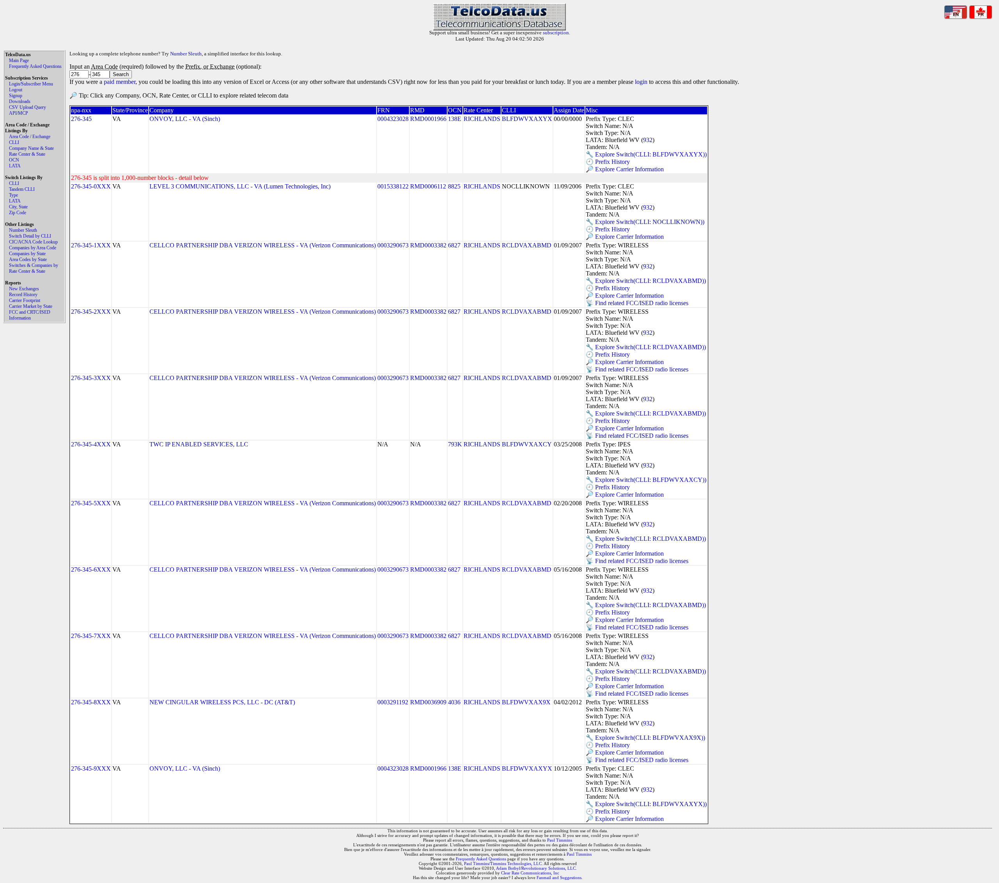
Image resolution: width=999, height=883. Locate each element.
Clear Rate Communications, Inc (530, 873)
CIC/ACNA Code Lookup (33, 242)
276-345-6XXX (91, 569)
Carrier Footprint (24, 300)
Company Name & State (31, 148)
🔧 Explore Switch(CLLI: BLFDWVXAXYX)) (646, 154)
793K (455, 444)
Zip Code (17, 212)
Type (13, 195)
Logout (15, 89)
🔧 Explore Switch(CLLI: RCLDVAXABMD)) (646, 280)
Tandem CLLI (22, 189)
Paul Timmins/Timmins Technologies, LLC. (503, 863)
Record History (23, 294)
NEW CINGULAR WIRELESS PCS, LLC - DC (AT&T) (222, 702)
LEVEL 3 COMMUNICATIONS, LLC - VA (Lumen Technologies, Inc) (240, 186)
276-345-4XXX (91, 444)
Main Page (19, 60)
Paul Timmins (559, 840)
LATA (15, 166)
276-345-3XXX (91, 378)
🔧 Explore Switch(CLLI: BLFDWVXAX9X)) (645, 737)
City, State (18, 207)
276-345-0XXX (91, 186)
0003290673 (393, 245)
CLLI (14, 142)
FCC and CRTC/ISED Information (29, 315)
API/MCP (18, 113)
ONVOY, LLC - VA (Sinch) (184, 118)
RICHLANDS (482, 118)
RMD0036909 (428, 702)
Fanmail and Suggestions (559, 877)
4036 (454, 702)
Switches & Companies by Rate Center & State (33, 268)
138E (454, 118)
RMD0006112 (428, 186)
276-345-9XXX (91, 768)
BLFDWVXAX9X (526, 702)
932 (647, 140)
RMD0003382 (428, 245)
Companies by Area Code (32, 248)
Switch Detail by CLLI (30, 236)
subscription (556, 33)
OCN (14, 160)
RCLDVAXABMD (526, 245)
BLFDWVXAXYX (527, 118)
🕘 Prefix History (608, 161)
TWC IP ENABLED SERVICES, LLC (198, 444)
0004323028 (393, 118)
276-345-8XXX (91, 702)
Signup (15, 95)
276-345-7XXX (91, 635)
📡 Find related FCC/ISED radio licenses (637, 303)
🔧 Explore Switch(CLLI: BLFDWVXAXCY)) (646, 479)
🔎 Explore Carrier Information (625, 169)
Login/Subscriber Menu (31, 84)
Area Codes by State (28, 259)
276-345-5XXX (91, 503)
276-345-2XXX (91, 311)
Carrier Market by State (30, 306)
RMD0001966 (428, 118)
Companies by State (27, 253)
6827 (454, 245)
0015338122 (393, 186)
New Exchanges (24, 288)
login (641, 81)
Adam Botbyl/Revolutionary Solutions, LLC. (536, 868)
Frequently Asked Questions (35, 66)
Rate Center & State (27, 154)
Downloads (19, 101)
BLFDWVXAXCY (527, 444)
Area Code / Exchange (29, 136)
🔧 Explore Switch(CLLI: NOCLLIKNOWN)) (645, 222)
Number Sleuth (23, 230)
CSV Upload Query (27, 107)
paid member (119, 81)
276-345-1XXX (91, 245)
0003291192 (392, 702)
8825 (454, 186)
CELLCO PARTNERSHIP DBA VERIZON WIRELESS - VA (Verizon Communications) (262, 245)
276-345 (81, 118)
